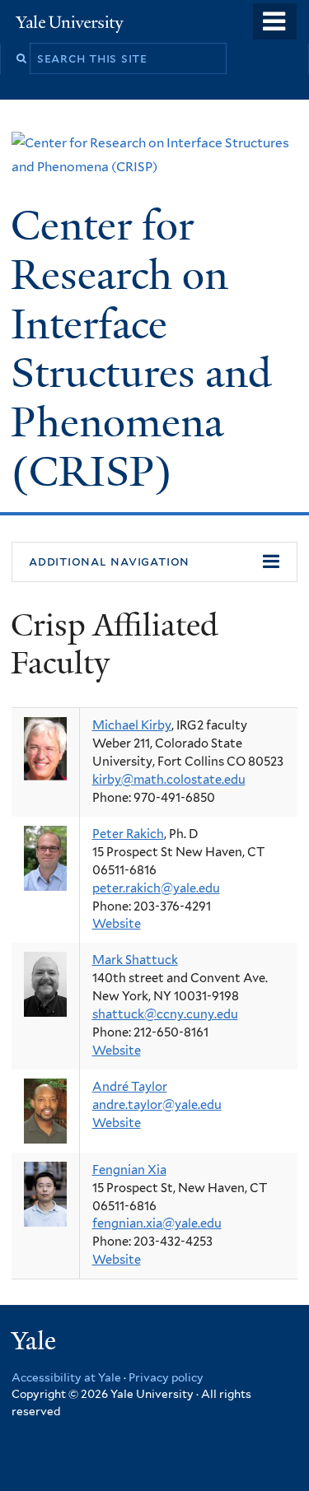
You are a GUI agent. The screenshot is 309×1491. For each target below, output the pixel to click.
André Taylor (129, 1086)
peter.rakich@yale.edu (156, 888)
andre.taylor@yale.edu (157, 1104)
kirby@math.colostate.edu (169, 779)
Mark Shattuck (135, 960)
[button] (154, 562)
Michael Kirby (131, 725)
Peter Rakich (128, 834)
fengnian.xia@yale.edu (157, 1223)
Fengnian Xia (129, 1170)
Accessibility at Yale (66, 1377)
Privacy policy (166, 1377)
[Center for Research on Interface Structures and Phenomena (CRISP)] (154, 167)
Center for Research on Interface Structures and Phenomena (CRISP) (141, 348)
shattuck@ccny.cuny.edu (165, 1014)
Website (116, 923)
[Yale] (35, 1343)
